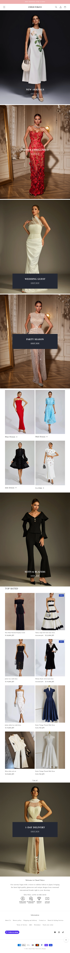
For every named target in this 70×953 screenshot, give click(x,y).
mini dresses (9, 488)
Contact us (42, 920)
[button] (4, 7)
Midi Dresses (40, 437)
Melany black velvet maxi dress (44, 679)
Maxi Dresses (10, 437)
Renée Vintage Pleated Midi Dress (45, 725)
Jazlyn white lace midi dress (13, 725)
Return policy (17, 920)
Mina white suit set (10, 771)
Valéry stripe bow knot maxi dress (45, 633)
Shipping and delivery (30, 920)
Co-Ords (38, 488)
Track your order (48, 925)
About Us (8, 920)
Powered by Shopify (41, 949)
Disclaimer (37, 925)
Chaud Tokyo (32, 949)
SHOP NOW (35, 93)
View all (34, 780)
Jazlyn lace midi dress (11, 679)
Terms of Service (22, 925)
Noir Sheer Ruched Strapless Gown (15, 633)
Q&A (30, 925)
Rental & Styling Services (55, 920)
